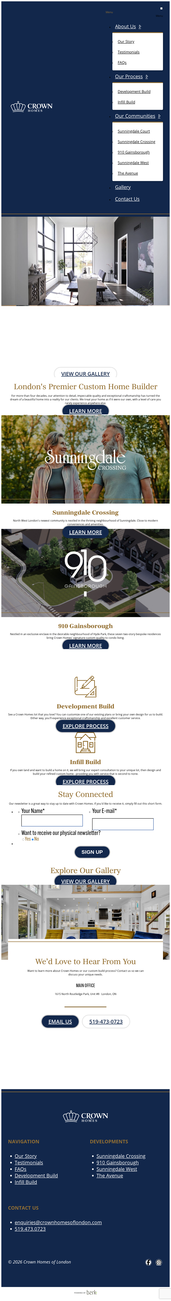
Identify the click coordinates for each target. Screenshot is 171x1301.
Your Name (33, 811)
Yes (28, 839)
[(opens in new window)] (85, 1294)
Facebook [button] (148, 1262)
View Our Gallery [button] (85, 373)
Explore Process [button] (86, 726)
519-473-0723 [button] (106, 1021)
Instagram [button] (158, 1262)
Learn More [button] (85, 411)
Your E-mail (104, 811)
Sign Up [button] (92, 852)
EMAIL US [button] (60, 1021)
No (36, 839)
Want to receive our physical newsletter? (61, 833)
